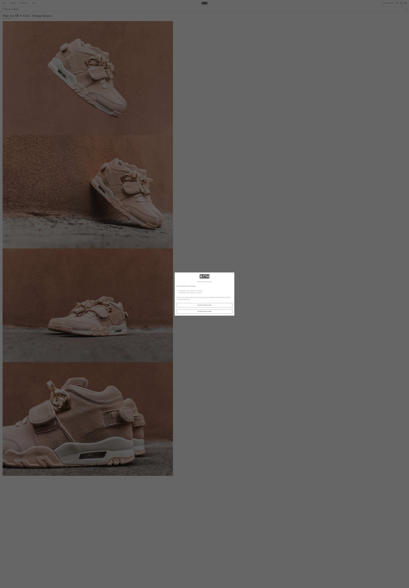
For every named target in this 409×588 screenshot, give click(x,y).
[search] (401, 3)
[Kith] (204, 3)
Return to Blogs (12, 9)
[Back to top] (405, 9)
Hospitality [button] (388, 3)
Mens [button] (13, 3)
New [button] (4, 3)
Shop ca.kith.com (204, 305)
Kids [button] (34, 3)
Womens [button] (24, 3)
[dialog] (204, 294)
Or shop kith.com (204, 311)
